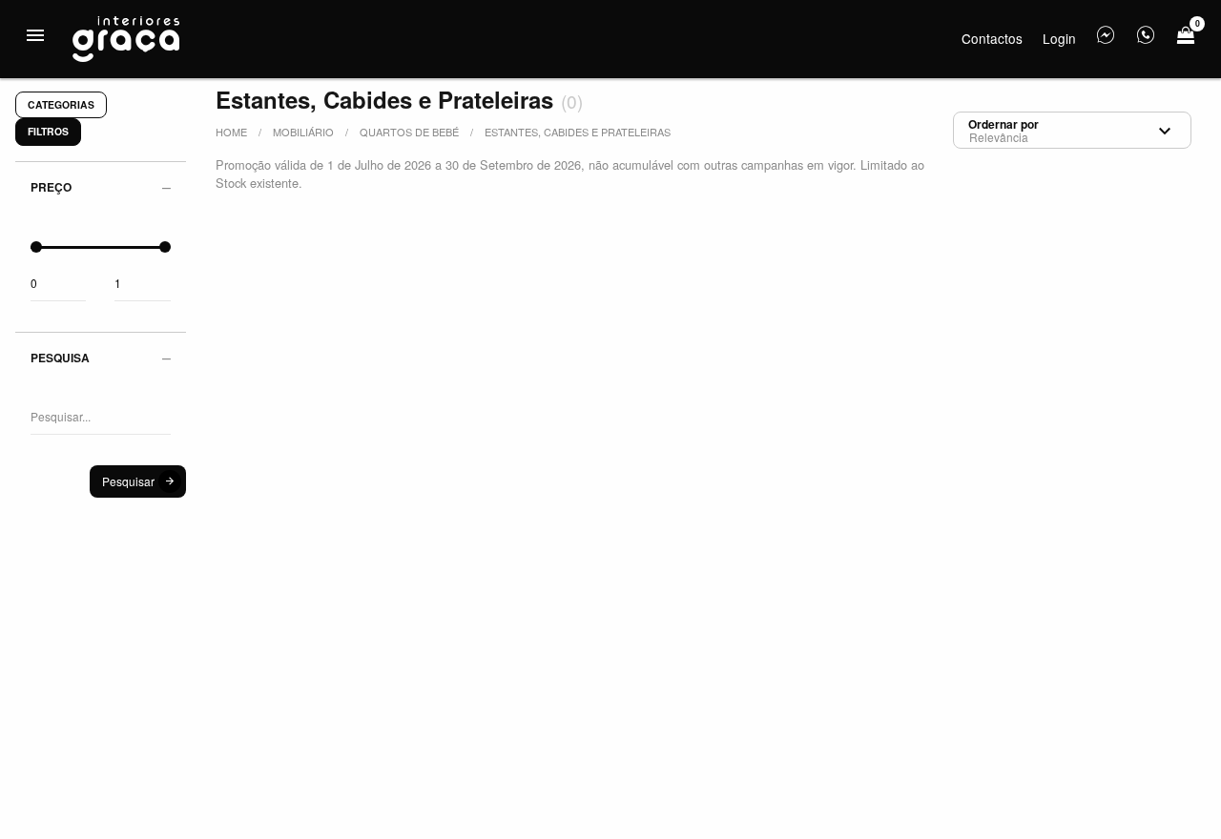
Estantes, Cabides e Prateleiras (578, 131)
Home (231, 131)
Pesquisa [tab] (60, 357)
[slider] (36, 247)
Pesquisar (128, 481)
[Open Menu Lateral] (35, 35)
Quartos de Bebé (409, 131)
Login (1059, 38)
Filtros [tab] (48, 131)
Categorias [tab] (61, 104)
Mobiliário (303, 131)
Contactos (992, 38)
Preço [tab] (51, 186)
